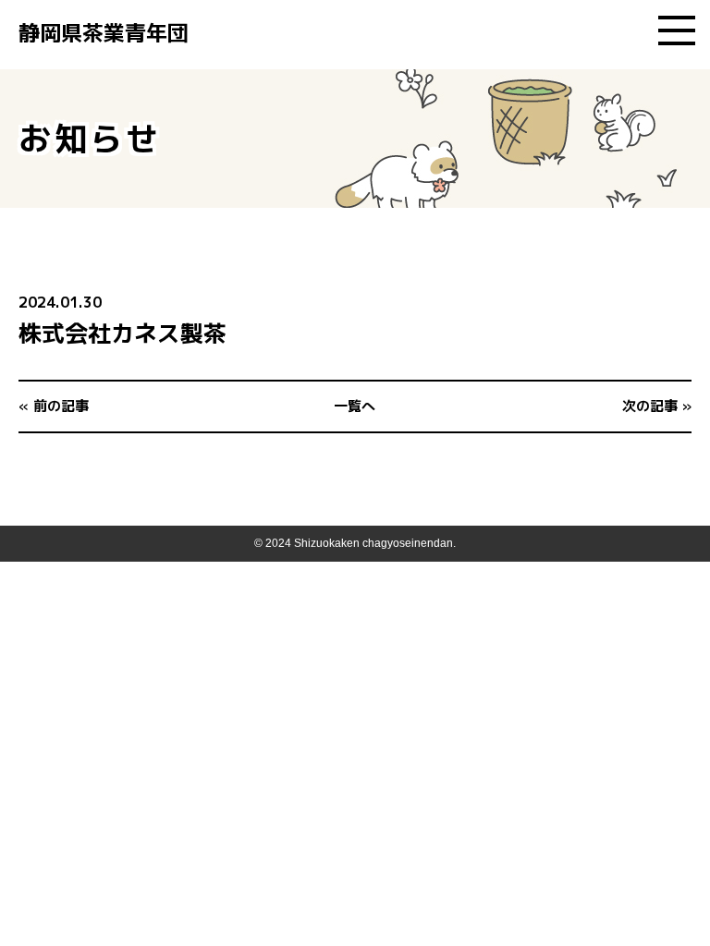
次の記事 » (657, 406)
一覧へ (354, 406)
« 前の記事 (53, 406)
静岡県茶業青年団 (103, 32)
